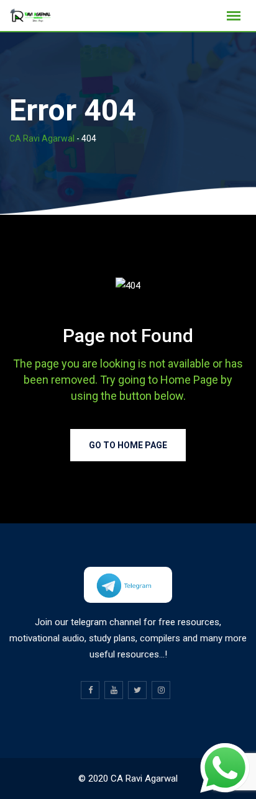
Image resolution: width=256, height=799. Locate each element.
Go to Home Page (128, 445)
